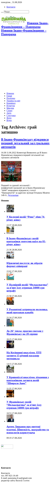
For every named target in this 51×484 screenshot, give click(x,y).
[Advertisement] (25, 64)
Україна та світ (13, 101)
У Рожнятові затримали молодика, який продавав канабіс (27, 311)
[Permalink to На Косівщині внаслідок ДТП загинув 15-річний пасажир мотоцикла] (10, 347)
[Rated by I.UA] (7, 448)
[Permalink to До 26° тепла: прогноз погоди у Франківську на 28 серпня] (10, 325)
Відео (9, 120)
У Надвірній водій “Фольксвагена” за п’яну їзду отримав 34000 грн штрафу (27, 287)
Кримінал (11, 103)
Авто (9, 113)
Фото (9, 118)
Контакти (11, 7)
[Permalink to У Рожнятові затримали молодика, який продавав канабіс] (10, 304)
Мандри (10, 108)
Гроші (9, 96)
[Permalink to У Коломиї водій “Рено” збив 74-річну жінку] (10, 211)
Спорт (9, 110)
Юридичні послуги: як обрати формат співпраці (24, 265)
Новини (10, 93)
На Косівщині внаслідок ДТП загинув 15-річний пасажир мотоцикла (24, 355)
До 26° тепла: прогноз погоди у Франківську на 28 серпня (25, 332)
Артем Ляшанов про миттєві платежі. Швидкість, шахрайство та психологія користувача (28, 429)
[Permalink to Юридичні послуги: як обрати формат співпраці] (10, 258)
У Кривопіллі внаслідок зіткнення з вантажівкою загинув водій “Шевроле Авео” (28, 380)
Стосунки (11, 115)
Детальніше (13, 195)
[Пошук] (2, 12)
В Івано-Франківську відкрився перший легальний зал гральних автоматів (25, 143)
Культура (11, 105)
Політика (11, 98)
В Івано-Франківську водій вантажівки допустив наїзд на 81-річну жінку (26, 241)
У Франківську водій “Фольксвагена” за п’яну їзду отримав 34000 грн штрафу (24, 404)
